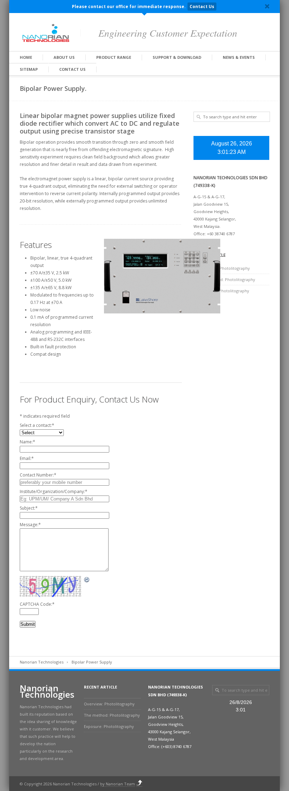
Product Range (113, 57)
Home (26, 57)
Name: (27, 442)
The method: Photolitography (227, 279)
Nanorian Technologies (41, 662)
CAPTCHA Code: (37, 604)
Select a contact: (37, 425)
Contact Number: (38, 475)
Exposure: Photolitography (224, 290)
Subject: (29, 508)
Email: (27, 458)
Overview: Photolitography (224, 268)
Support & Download (177, 57)
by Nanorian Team (117, 783)
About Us (64, 57)
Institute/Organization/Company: (53, 491)
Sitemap (29, 69)
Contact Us (202, 7)
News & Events (239, 57)
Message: (30, 525)
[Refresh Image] (87, 580)
